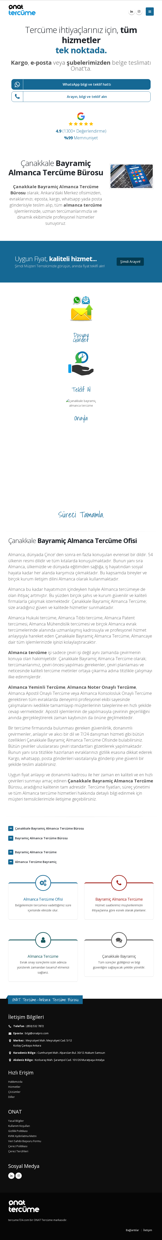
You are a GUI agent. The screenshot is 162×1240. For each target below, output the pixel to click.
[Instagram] (139, 11)
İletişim (147, 1230)
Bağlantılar (132, 1230)
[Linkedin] (131, 11)
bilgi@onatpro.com (36, 1033)
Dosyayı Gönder (81, 337)
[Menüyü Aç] (150, 11)
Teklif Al (81, 389)
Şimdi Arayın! (130, 261)
